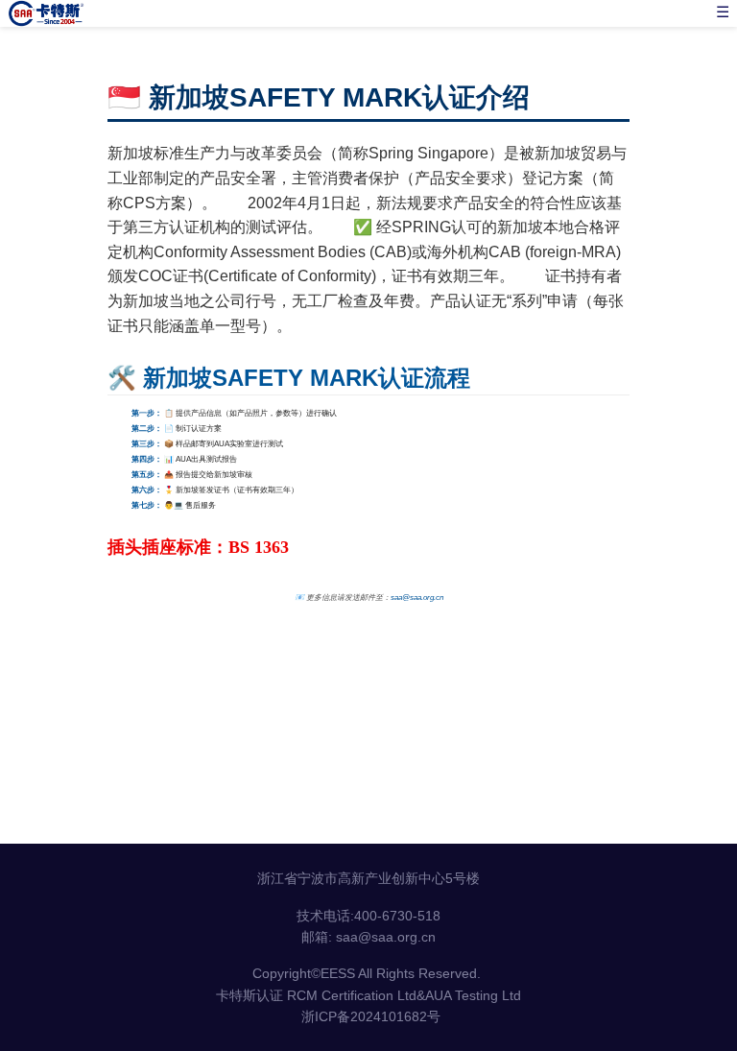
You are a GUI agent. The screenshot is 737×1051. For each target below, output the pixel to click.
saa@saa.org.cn (417, 597)
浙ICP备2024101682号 (370, 1016)
